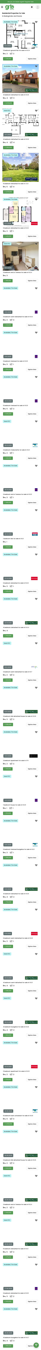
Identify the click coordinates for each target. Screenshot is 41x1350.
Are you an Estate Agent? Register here (20, 2)
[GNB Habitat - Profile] (38, 7)
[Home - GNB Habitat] (9, 7)
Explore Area (32, 59)
